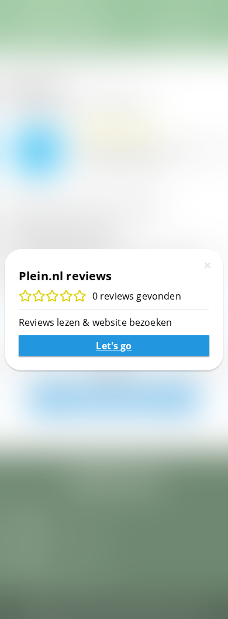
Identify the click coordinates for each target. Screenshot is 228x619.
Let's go (114, 345)
